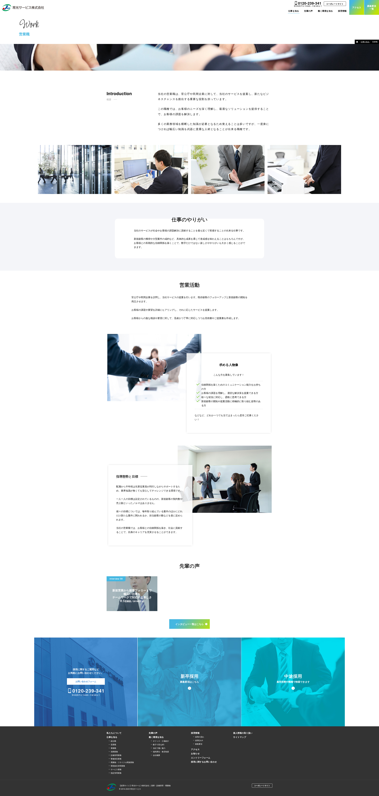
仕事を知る (112, 737)
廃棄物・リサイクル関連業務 (122, 762)
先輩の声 (153, 733)
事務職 (113, 748)
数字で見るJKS (158, 744)
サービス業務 (116, 769)
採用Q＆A (199, 740)
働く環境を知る (156, 737)
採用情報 (195, 733)
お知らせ (195, 753)
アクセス (195, 749)
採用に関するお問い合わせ (204, 761)
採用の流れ (199, 737)
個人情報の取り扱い (243, 733)
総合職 (113, 741)
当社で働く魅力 (159, 748)
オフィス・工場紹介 (161, 741)
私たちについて (114, 733)
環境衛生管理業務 (118, 766)
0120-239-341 (309, 3)
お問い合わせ (86, 681)
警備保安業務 (116, 759)
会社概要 (156, 755)
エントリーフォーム (200, 757)
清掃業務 (114, 752)
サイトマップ (239, 737)
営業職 (113, 744)
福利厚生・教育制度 (161, 752)
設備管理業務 (116, 755)
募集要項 (198, 744)
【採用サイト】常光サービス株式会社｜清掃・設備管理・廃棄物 (145, 785)
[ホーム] (357, 41)
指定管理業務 (116, 773)
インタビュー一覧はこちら (189, 624)
